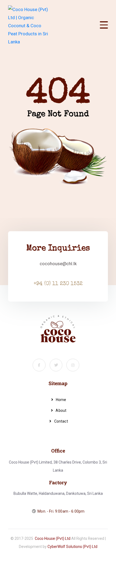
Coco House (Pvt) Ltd (52, 538)
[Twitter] (56, 365)
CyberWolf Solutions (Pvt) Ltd (72, 546)
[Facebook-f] (39, 365)
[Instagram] (72, 365)
